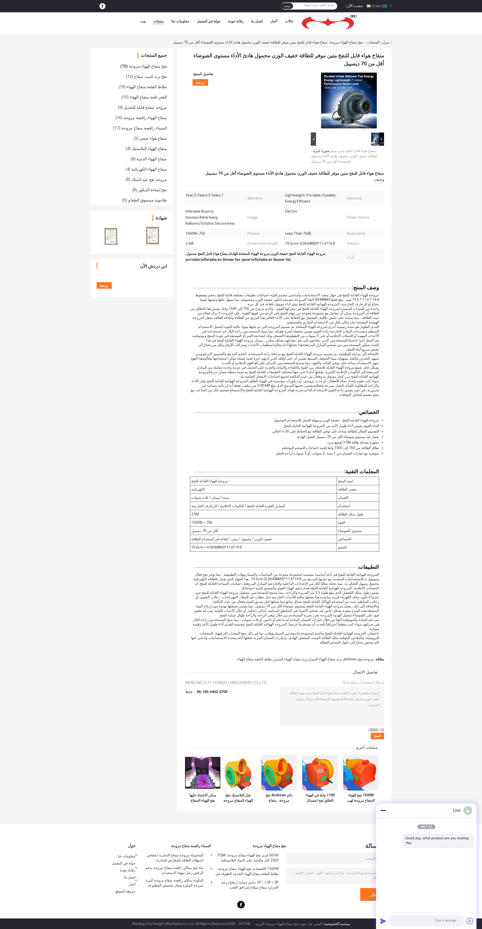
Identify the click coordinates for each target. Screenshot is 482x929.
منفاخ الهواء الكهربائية (149, 169)
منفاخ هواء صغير (153, 138)
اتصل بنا (257, 21)
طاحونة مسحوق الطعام (147, 200)
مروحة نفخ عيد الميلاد (149, 179)
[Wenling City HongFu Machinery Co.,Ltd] (329, 22)
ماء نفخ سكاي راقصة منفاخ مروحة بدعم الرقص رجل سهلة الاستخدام (174, 870)
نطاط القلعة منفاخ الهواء (147, 86)
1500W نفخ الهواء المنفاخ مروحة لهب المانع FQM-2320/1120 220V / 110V (361, 798)
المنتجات (373, 42)
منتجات (158, 21)
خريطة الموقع (125, 891)
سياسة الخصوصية (337, 924)
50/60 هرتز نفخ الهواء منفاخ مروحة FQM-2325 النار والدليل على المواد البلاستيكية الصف (248, 858)
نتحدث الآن (355, 6)
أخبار (273, 21)
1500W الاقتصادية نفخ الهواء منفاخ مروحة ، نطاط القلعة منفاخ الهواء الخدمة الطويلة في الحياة (247, 872)
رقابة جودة (236, 21)
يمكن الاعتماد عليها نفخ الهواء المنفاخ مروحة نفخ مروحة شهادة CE (203, 798)
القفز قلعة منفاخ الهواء (148, 97)
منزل (386, 42)
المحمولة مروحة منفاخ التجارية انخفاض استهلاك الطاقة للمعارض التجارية (175, 857)
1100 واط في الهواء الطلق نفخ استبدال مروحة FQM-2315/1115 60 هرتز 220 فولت (320, 798)
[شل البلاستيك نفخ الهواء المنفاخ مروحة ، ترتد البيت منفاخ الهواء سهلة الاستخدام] (238, 773)
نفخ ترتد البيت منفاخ (150, 76)
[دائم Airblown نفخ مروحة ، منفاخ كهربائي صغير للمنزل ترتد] (279, 773)
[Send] (383, 920)
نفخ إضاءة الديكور (152, 189)
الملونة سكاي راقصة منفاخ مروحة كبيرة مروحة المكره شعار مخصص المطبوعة (174, 882)
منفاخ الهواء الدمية (152, 159)
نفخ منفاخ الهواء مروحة (346, 42)
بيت (143, 21)
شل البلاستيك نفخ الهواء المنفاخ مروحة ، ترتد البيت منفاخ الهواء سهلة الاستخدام (238, 798)
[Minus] (383, 810)
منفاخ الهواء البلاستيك (149, 148)
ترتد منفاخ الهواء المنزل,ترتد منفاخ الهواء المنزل (308, 659)
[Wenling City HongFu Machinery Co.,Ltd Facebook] (102, 6)
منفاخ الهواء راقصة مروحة (145, 117)
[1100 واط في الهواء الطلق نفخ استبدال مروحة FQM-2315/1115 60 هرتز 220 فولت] (320, 773)
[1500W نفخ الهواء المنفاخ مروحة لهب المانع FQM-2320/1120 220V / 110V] (361, 773)
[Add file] (469, 920)
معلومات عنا (180, 21)
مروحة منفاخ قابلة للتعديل (145, 107)
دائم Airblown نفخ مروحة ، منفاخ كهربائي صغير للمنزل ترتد (279, 798)
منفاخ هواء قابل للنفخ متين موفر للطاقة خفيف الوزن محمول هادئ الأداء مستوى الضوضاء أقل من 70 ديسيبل (344, 156)
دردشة (200, 82)
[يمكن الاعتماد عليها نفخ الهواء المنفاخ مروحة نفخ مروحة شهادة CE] (202, 773)
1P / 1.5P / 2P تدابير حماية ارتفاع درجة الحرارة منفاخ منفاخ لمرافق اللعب (250, 884)
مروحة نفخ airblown (359, 659)
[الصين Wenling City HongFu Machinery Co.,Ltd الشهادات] (111, 235)
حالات (289, 21)
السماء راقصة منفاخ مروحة (144, 128)
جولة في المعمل (209, 21)
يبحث (287, 6)
